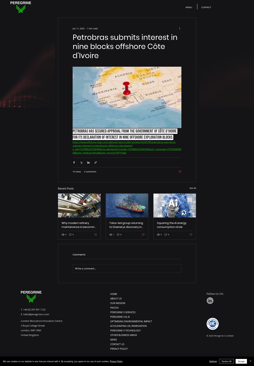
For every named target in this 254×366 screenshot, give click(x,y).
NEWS (113, 339)
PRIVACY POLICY (119, 348)
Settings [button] (213, 361)
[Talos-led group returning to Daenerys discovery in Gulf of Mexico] (127, 205)
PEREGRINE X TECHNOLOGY (125, 330)
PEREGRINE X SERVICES (123, 312)
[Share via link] (95, 162)
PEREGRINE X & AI (120, 316)
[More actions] (179, 28)
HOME (113, 294)
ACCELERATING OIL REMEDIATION (128, 326)
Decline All (226, 361)
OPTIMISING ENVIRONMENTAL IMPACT (131, 321)
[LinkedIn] (210, 300)
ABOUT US (116, 298)
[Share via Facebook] (74, 162)
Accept (241, 361)
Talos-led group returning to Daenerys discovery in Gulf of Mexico (126, 225)
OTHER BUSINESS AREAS (123, 335)
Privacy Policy (116, 361)
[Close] (250, 361)
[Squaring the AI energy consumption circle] (174, 205)
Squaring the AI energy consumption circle (171, 225)
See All (192, 188)
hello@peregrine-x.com (36, 314)
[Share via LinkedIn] (88, 162)
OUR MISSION (117, 303)
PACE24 (114, 307)
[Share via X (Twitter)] (81, 162)
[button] (189, 7)
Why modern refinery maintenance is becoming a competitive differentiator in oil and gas (79, 225)
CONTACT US (117, 344)
